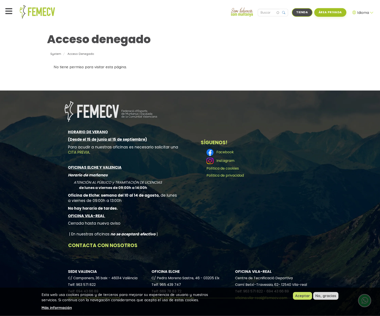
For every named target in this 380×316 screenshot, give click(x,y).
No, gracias (325, 295)
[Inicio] (47, 11)
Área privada (330, 12)
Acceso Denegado (81, 53)
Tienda (302, 12)
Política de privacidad (225, 175)
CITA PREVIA (78, 152)
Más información (57, 307)
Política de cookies (222, 168)
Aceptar (302, 295)
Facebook (224, 152)
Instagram (224, 160)
